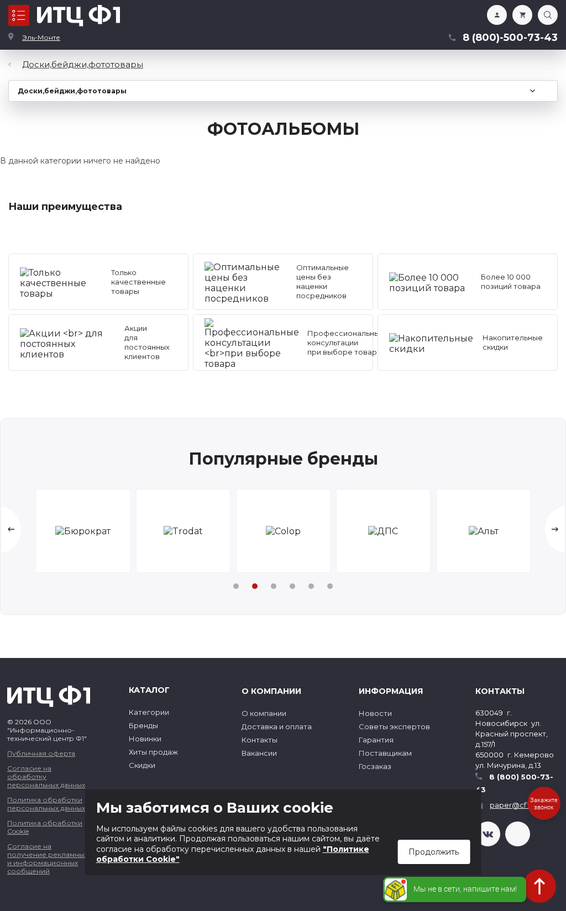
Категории (149, 712)
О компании (264, 713)
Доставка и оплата (277, 726)
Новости (375, 713)
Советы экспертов (394, 726)
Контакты (259, 739)
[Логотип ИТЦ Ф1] (78, 16)
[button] (236, 586)
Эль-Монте (41, 37)
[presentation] (11, 529)
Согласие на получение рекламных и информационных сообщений (47, 858)
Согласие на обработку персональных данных (46, 776)
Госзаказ (375, 766)
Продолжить (433, 852)
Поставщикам (385, 753)
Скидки (142, 765)
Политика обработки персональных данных (46, 804)
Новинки (145, 738)
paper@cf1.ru (514, 805)
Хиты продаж (153, 751)
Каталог (18, 15)
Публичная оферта (41, 753)
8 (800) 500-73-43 (514, 783)
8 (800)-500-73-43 (510, 37)
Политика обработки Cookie (44, 827)
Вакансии (259, 753)
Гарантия (376, 739)
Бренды (143, 725)
